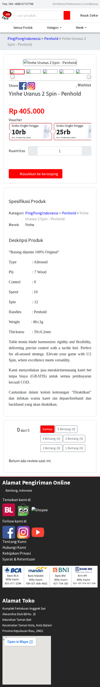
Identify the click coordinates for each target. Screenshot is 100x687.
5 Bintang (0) (66, 429)
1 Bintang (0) (74, 448)
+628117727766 (24, 4)
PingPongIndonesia (24, 38)
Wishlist (84, 84)
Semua (47, 429)
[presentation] (12, 76)
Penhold (51, 38)
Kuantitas (17, 150)
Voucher (15, 119)
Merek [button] (80, 27)
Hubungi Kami (14, 547)
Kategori (16, 213)
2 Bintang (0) (51, 448)
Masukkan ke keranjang (39, 173)
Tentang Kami (14, 541)
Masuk (84, 15)
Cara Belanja (90, 4)
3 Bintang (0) (74, 438)
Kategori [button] (53, 27)
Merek (14, 224)
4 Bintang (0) (51, 438)
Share (13, 85)
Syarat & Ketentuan (18, 559)
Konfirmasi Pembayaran (67, 4)
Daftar (94, 15)
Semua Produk (23, 27)
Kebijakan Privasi (16, 553)
